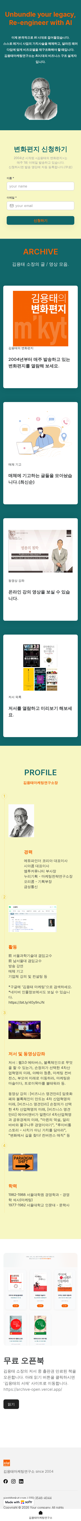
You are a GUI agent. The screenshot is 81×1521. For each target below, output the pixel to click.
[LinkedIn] (21, 1481)
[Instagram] (13, 1481)
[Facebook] (5, 1481)
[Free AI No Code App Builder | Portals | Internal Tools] (18, 1502)
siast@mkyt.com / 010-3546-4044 (27, 1498)
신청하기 (41, 220)
